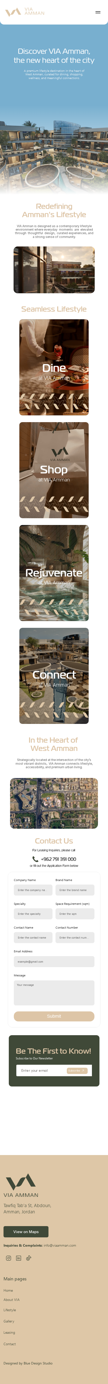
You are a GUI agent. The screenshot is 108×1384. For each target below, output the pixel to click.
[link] (26, 1231)
